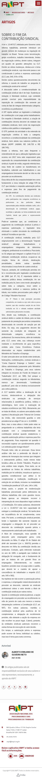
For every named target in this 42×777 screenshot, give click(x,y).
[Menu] (38, 3)
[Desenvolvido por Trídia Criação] (21, 774)
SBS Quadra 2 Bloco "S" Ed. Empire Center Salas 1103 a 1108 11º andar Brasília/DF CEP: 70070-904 (21, 729)
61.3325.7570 (11, 736)
